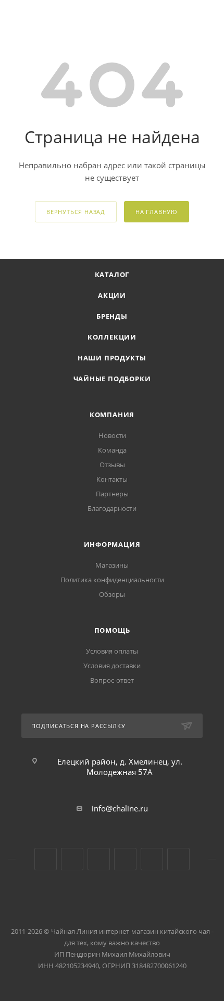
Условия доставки (112, 665)
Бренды (112, 316)
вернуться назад (75, 212)
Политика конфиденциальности (112, 579)
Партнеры (112, 493)
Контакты (112, 479)
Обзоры (112, 594)
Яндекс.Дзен (125, 859)
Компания (112, 414)
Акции (112, 295)
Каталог (112, 274)
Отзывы (112, 464)
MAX (178, 859)
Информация (112, 544)
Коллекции (112, 337)
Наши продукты (112, 357)
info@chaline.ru (120, 808)
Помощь (112, 630)
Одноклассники (99, 859)
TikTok (152, 859)
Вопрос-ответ (112, 680)
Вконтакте (45, 859)
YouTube (72, 859)
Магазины (112, 565)
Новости (112, 435)
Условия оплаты (112, 651)
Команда (112, 450)
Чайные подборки (112, 378)
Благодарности (112, 508)
